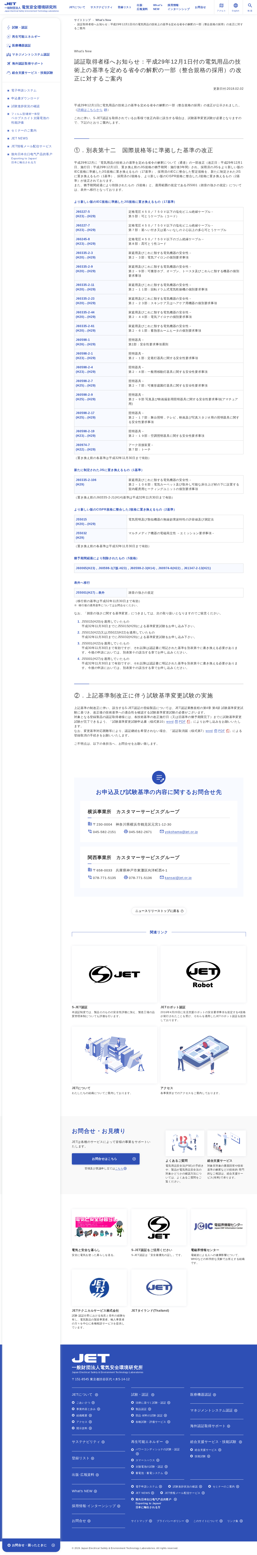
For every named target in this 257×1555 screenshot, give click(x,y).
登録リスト (125, 7)
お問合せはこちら (104, 1158)
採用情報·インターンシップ (179, 7)
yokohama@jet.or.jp (181, 832)
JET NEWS (19, 138)
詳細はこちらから (90, 109)
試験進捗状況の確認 (25, 106)
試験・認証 (20, 27)
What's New (103, 19)
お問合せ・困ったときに (29, 1545)
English (235, 11)
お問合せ (200, 7)
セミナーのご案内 (23, 130)
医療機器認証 (21, 45)
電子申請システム (23, 90)
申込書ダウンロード (25, 98)
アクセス (221, 11)
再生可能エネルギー (26, 36)
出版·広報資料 (142, 7)
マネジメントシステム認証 (31, 54)
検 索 (250, 11)
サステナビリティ (101, 7)
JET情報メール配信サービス (31, 146)
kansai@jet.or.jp (178, 878)
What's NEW (158, 7)
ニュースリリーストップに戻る (157, 910)
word (169, 721)
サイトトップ (82, 19)
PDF (182, 721)
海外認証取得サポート (28, 63)
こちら (119, 1168)
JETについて (77, 7)
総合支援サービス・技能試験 (32, 72)
